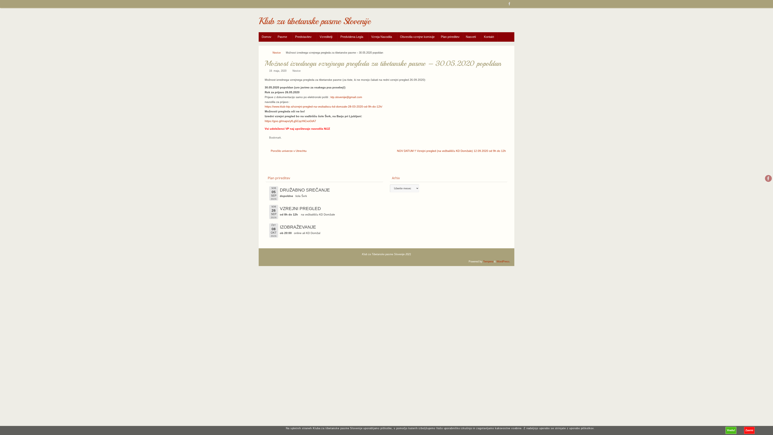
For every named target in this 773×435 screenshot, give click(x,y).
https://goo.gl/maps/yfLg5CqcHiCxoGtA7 (290, 121)
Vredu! (731, 430)
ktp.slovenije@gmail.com (346, 97)
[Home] (266, 52)
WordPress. (503, 261)
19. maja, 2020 (277, 70)
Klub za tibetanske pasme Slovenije (314, 21)
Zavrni (749, 430)
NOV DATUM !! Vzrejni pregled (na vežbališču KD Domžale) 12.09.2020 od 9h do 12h (451, 150)
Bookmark (275, 137)
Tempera (488, 261)
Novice (277, 52)
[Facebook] (509, 4)
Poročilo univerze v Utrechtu (288, 150)
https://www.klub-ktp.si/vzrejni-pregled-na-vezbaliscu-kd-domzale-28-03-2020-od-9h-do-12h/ (323, 106)
